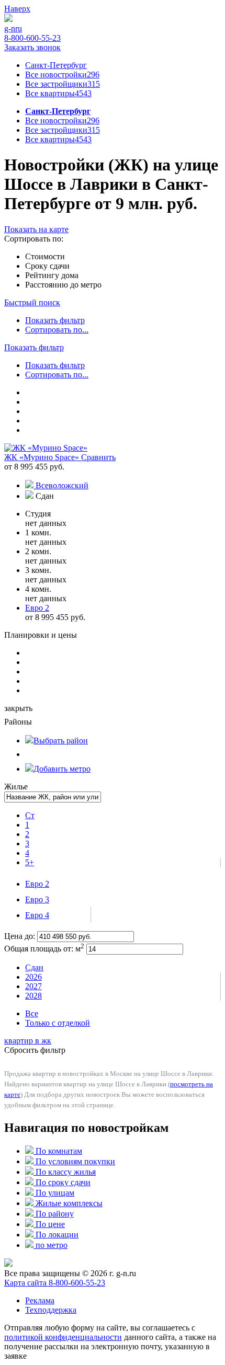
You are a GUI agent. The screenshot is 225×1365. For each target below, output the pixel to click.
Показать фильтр (55, 320)
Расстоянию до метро (63, 284)
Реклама (39, 1300)
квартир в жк (27, 1040)
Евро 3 (37, 899)
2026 (33, 976)
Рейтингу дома (51, 275)
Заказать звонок (32, 47)
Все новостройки (62, 74)
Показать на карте (36, 229)
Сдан (34, 967)
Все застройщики (62, 83)
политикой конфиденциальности (63, 1337)
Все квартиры (58, 93)
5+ (29, 862)
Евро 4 (37, 915)
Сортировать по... (56, 329)
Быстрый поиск (32, 302)
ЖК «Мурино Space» (42, 457)
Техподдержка (50, 1309)
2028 (33, 995)
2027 (33, 986)
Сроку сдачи (47, 265)
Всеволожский (62, 485)
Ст (30, 815)
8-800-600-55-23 (32, 37)
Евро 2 (37, 883)
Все (31, 1013)
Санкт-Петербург (56, 65)
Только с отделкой (57, 1022)
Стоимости (45, 256)
